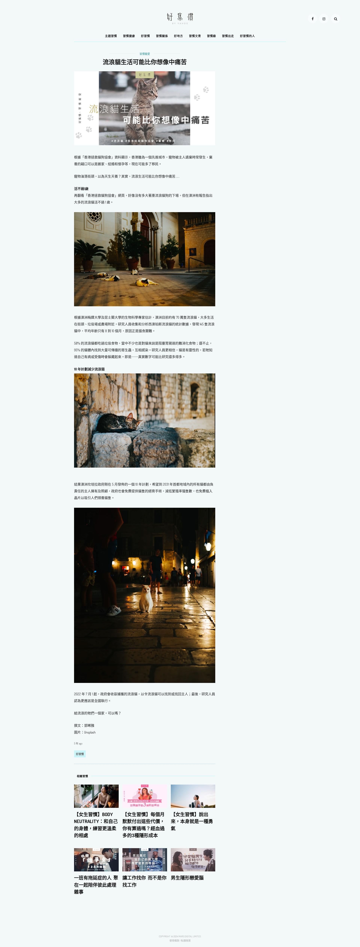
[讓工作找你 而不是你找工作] (144, 859)
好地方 (178, 36)
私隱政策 (186, 940)
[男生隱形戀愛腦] (193, 859)
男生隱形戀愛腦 (187, 878)
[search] (335, 18)
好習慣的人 (247, 36)
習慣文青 (195, 36)
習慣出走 (228, 36)
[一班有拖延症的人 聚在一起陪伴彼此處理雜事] (96, 859)
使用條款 (174, 940)
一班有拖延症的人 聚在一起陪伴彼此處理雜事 (96, 885)
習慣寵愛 (145, 53)
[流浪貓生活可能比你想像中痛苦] (144, 108)
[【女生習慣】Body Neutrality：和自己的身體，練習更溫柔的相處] (96, 796)
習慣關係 (162, 36)
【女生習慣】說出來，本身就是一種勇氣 (192, 821)
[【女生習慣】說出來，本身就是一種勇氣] (193, 796)
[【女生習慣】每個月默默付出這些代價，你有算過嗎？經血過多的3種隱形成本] (144, 796)
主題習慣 (111, 36)
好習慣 (145, 36)
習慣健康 (129, 36)
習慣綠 (211, 36)
